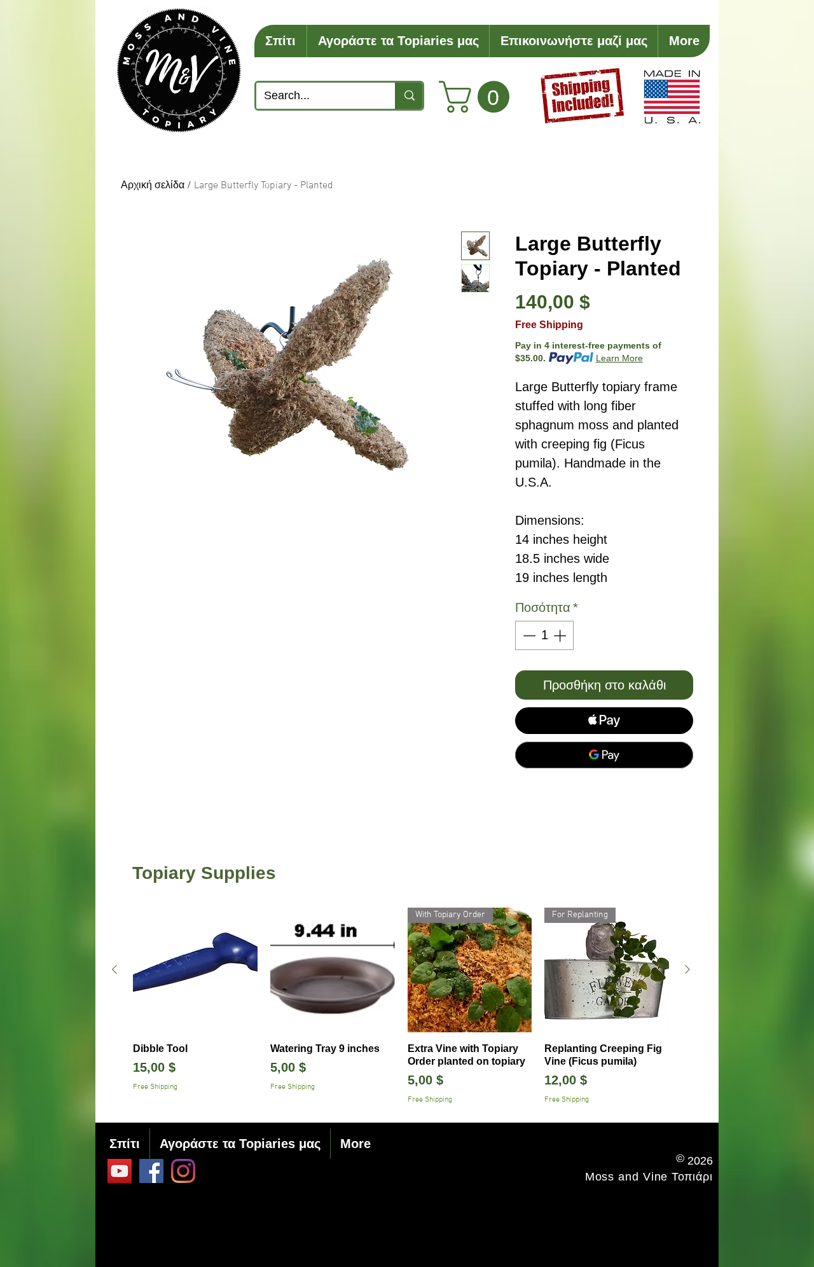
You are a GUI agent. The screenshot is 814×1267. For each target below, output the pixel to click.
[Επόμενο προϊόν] (687, 969)
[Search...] (408, 96)
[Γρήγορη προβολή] (195, 970)
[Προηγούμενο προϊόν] (114, 969)
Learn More (619, 358)
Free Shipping (549, 324)
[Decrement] (528, 635)
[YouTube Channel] (119, 1171)
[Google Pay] (604, 755)
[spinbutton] (544, 635)
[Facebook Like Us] (151, 1171)
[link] (478, 97)
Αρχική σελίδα (152, 185)
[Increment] (561, 635)
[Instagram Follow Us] (183, 1171)
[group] (401, 1006)
